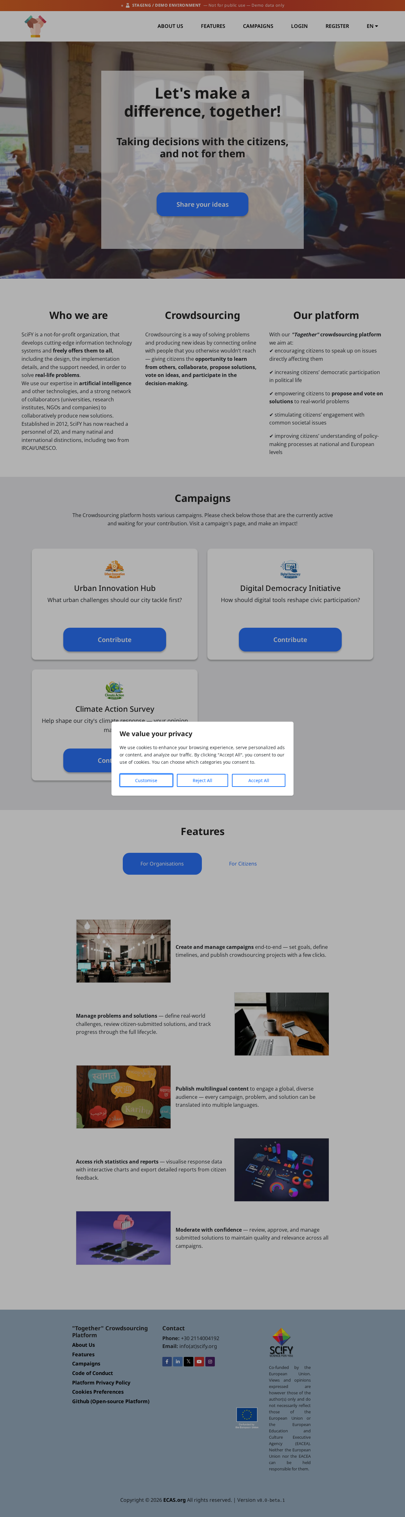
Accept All (258, 780)
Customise (146, 780)
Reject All (202, 780)
